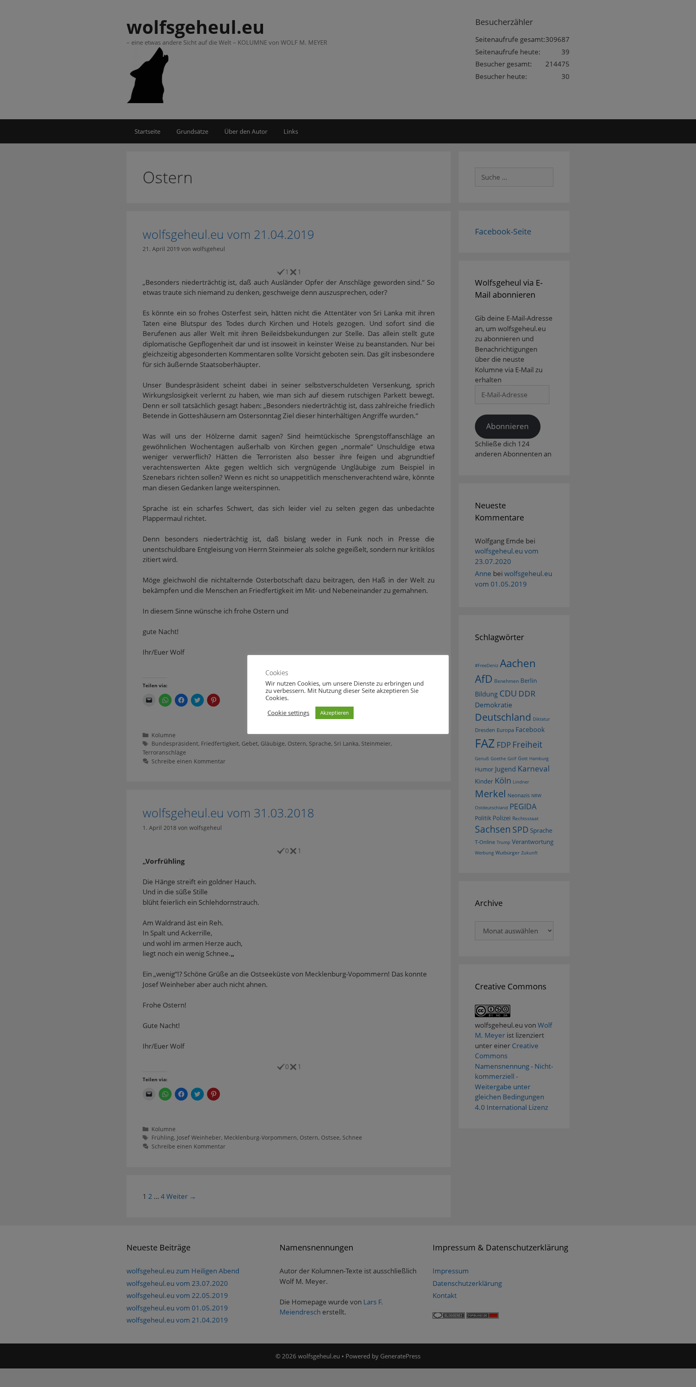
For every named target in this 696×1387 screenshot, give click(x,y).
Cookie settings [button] (288, 712)
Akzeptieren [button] (334, 712)
